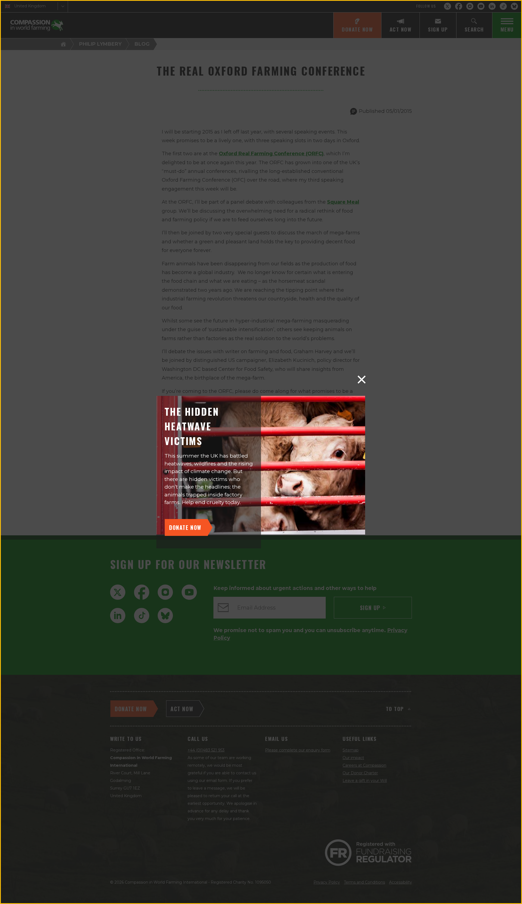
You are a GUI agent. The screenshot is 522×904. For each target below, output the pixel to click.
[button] (361, 379)
